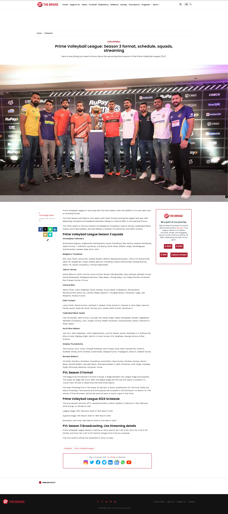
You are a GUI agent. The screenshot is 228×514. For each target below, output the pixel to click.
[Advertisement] (114, 23)
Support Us (75, 4)
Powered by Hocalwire (121, 508)
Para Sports (134, 4)
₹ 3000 (179, 246)
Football (93, 4)
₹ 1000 (164, 254)
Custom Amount (179, 254)
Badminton (103, 4)
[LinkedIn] (54, 229)
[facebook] (40, 229)
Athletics (114, 4)
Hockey (123, 4)
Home (65, 4)
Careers (191, 502)
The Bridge (111, 457)
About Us (171, 502)
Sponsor (180, 228)
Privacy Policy (159, 502)
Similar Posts (48, 482)
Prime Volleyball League (84, 448)
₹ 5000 (168, 246)
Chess (84, 4)
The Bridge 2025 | (105, 508)
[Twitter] (45, 229)
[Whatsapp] (50, 229)
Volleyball (114, 41)
